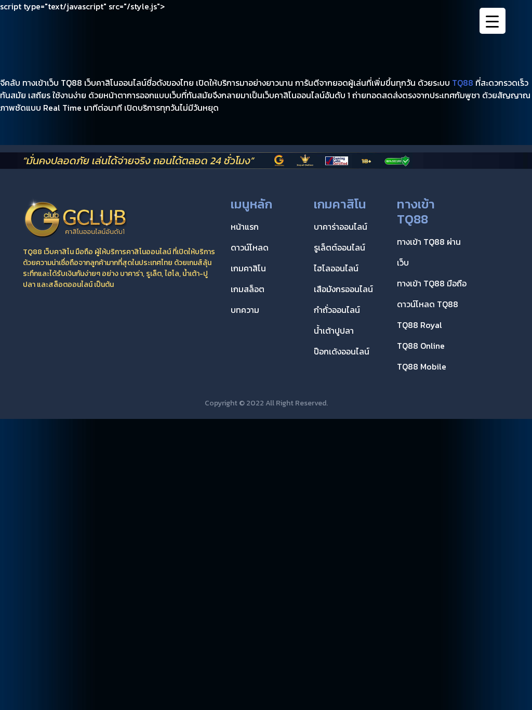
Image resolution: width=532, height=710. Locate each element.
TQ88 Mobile (421, 366)
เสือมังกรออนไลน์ (343, 289)
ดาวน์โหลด (250, 247)
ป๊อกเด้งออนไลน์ (341, 351)
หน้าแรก (245, 226)
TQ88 (462, 82)
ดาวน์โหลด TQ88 (427, 304)
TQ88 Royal (419, 325)
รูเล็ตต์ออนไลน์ (339, 247)
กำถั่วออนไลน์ (337, 310)
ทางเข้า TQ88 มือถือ (432, 283)
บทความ (245, 310)
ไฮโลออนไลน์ (336, 268)
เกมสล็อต (247, 289)
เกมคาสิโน (248, 268)
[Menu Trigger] (493, 21)
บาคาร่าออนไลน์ (340, 226)
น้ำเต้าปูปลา (334, 330)
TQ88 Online (421, 345)
